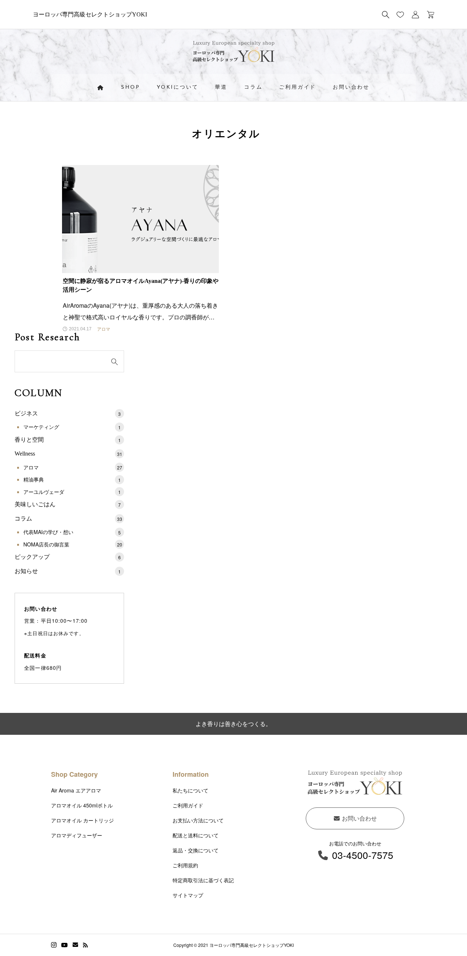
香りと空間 (68, 440)
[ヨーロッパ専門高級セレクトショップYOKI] (234, 53)
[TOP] (444, 933)
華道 (221, 87)
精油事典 (72, 479)
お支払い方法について (198, 820)
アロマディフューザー (76, 835)
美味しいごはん (68, 504)
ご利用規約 (185, 865)
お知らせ (68, 571)
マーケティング (72, 427)
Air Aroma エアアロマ (76, 790)
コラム (253, 87)
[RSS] (85, 945)
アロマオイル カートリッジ (82, 820)
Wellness (68, 453)
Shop (130, 87)
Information (191, 774)
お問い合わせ (351, 87)
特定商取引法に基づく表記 (203, 880)
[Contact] (75, 945)
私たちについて (190, 790)
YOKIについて (177, 87)
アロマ (72, 467)
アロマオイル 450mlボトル (82, 805)
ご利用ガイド (297, 87)
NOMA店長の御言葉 (72, 544)
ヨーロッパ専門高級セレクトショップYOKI (90, 14)
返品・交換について (196, 850)
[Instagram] (54, 945)
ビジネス (68, 413)
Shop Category (74, 774)
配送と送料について (196, 835)
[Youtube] (64, 945)
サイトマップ (188, 895)
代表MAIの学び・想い (72, 532)
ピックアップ (68, 557)
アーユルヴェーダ (72, 491)
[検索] (385, 14)
